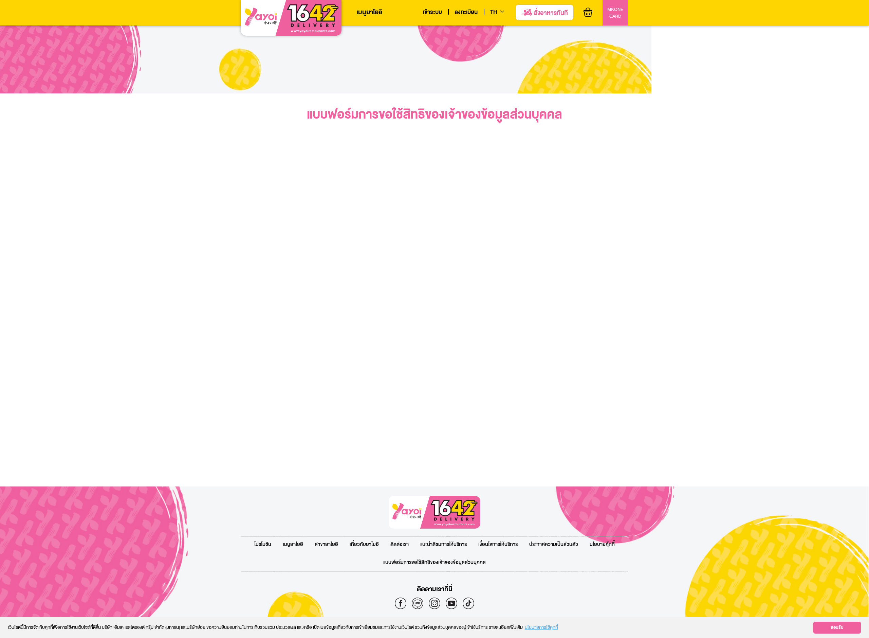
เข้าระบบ (432, 12)
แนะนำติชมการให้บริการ (443, 544)
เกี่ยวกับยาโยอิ (364, 544)
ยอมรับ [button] (837, 627)
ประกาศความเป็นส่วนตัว (553, 544)
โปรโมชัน (262, 544)
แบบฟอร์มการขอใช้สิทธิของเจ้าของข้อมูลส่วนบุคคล (434, 562)
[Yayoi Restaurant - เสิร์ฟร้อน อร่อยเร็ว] (434, 512)
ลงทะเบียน (466, 12)
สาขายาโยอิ (326, 544)
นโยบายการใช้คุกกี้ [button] (541, 627)
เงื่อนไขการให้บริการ (498, 544)
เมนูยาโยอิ (369, 12)
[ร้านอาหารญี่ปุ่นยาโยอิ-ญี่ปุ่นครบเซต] (291, 18)
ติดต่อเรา (399, 544)
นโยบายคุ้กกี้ (602, 544)
